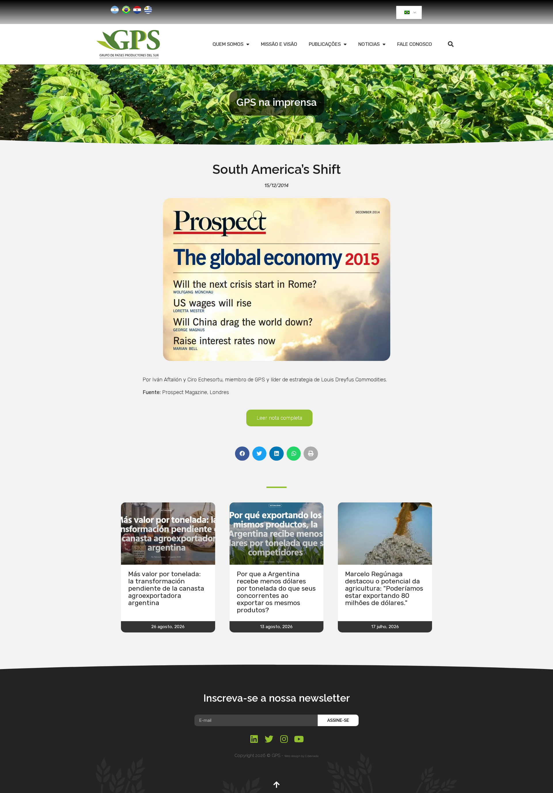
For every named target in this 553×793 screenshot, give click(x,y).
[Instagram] (284, 739)
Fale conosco (414, 44)
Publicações (325, 44)
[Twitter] (269, 739)
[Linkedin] (254, 739)
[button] (451, 44)
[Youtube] (299, 739)
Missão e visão (279, 44)
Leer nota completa (279, 418)
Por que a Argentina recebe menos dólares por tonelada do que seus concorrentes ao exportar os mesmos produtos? (276, 592)
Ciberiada (312, 756)
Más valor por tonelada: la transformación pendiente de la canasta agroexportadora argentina (166, 588)
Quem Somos (228, 44)
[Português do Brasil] (408, 12)
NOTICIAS (369, 44)
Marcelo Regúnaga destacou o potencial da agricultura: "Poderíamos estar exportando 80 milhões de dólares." (384, 588)
